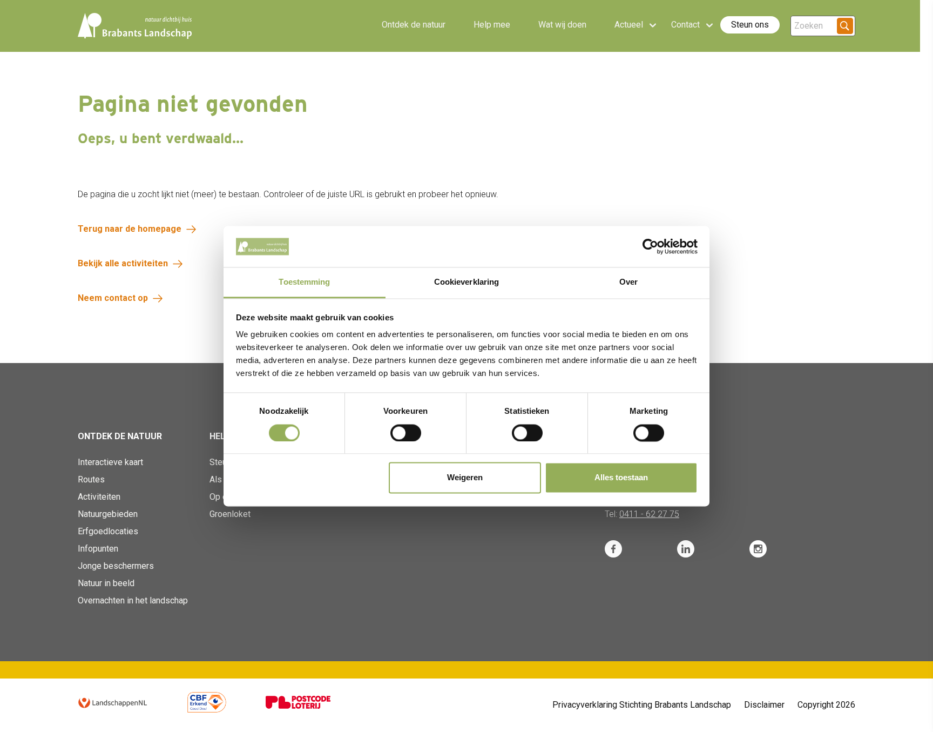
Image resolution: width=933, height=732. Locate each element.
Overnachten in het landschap (133, 600)
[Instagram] (758, 549)
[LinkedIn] (685, 549)
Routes (91, 479)
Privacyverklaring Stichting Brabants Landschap (641, 705)
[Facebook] (613, 549)
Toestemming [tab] (304, 282)
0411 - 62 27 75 (649, 514)
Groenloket (230, 514)
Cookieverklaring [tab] (466, 282)
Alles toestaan (621, 477)
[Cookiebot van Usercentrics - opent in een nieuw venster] (650, 246)
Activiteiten (99, 497)
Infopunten (98, 548)
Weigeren (465, 477)
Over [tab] (628, 282)
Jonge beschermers (116, 566)
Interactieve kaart (110, 462)
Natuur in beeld (106, 583)
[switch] (405, 432)
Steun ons (750, 24)
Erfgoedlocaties (108, 531)
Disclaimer (764, 705)
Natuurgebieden (108, 514)
